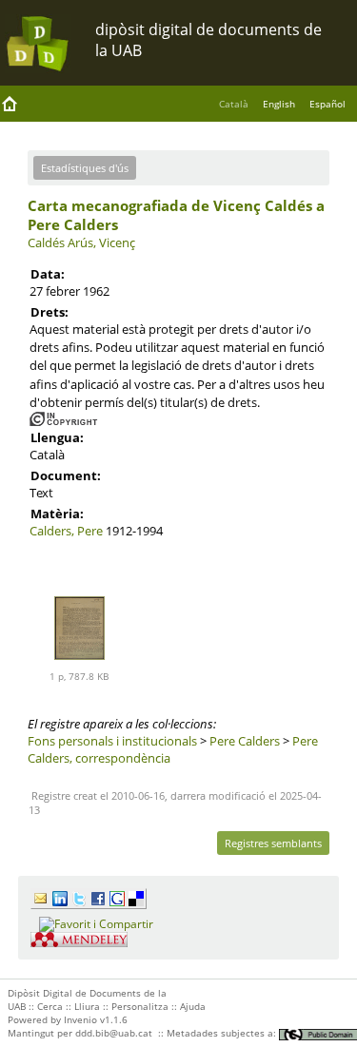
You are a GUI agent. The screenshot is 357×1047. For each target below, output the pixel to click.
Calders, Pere (66, 530)
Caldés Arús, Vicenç (81, 242)
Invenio (80, 1019)
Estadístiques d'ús (85, 168)
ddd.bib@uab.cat (113, 1032)
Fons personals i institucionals (112, 740)
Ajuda (193, 1006)
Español (327, 103)
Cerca (50, 1006)
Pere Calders (244, 740)
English (279, 103)
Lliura (87, 1006)
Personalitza (140, 1006)
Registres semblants (273, 843)
